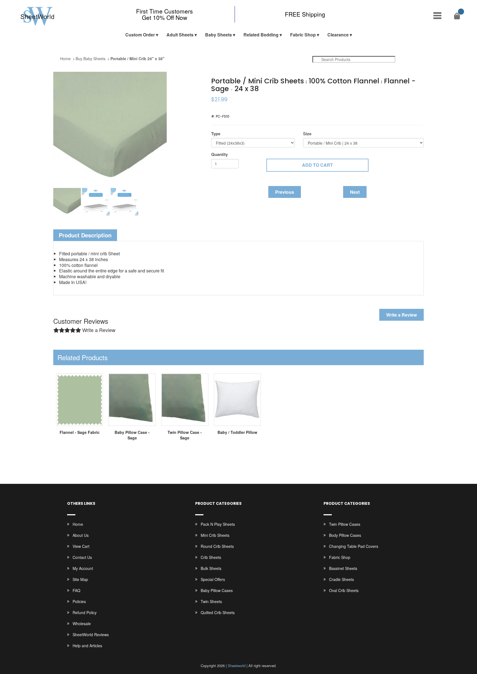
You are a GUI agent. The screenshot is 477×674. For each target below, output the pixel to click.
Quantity (219, 154)
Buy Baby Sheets (90, 58)
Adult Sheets (180, 34)
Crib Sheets (211, 557)
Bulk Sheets (211, 568)
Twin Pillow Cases (344, 524)
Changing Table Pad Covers (353, 546)
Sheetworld (236, 665)
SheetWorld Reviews (91, 634)
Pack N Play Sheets (218, 524)
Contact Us (82, 557)
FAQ (76, 590)
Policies (79, 601)
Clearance (338, 34)
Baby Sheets (218, 34)
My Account (83, 568)
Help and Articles (87, 645)
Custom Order (140, 34)
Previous (284, 192)
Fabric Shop (303, 34)
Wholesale (82, 623)
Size (307, 134)
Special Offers (213, 579)
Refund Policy (85, 612)
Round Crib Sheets (217, 546)
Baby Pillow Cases (217, 590)
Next (355, 192)
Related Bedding (261, 34)
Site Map (80, 579)
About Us (81, 535)
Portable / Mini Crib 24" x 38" (137, 58)
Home (65, 58)
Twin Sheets (211, 601)
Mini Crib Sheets (215, 535)
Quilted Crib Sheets (218, 612)
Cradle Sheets (341, 579)
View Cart (81, 546)
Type (215, 134)
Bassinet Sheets (343, 568)
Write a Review (401, 315)
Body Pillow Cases (345, 535)
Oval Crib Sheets (344, 590)
